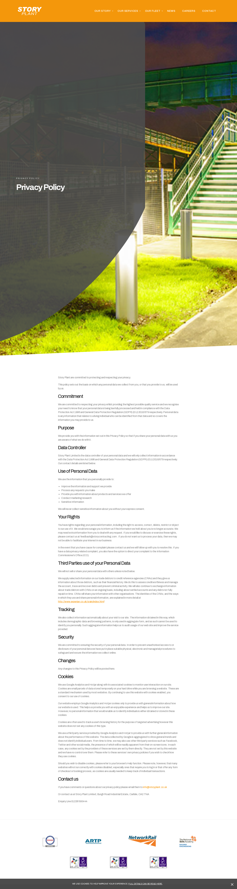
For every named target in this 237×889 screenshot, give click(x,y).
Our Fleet (152, 11)
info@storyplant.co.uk (155, 787)
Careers (188, 11)
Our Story (102, 11)
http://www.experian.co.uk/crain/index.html (81, 601)
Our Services (128, 11)
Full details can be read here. (145, 884)
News (171, 11)
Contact (209, 11)
